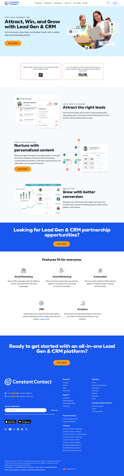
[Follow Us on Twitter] (26, 429)
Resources (58, 3)
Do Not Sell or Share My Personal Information (33, 469)
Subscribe (54, 410)
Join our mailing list (12, 406)
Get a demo (13, 43)
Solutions (48, 3)
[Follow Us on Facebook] (14, 429)
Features (38, 3)
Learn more (23, 169)
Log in (115, 3)
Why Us (67, 3)
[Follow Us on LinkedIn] (18, 429)
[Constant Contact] (12, 3)
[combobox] (70, 469)
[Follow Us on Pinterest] (22, 429)
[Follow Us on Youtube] (10, 429)
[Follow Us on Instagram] (5, 429)
